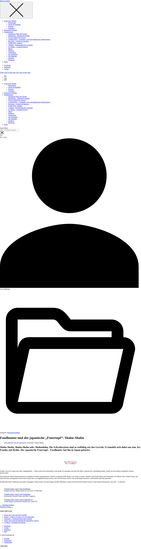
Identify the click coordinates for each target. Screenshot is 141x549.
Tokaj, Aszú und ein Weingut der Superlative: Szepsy (21, 520)
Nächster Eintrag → (6, 507)
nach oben (4, 546)
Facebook (7, 65)
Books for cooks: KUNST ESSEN (15, 515)
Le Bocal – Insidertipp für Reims (14, 522)
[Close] (16, 10)
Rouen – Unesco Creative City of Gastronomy (19, 517)
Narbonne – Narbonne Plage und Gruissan (18, 519)
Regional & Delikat (13, 433)
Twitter (6, 69)
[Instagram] (5, 80)
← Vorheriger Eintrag (7, 505)
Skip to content (5, 1)
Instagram (7, 67)
